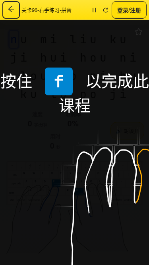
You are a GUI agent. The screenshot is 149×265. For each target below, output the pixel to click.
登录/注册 (129, 10)
